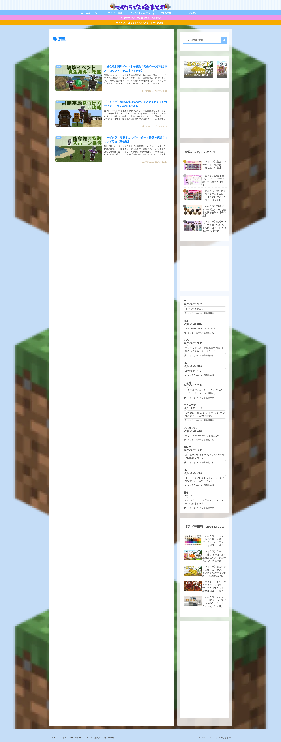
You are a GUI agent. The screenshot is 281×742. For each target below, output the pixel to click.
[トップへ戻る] (277, 738)
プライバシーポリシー (71, 737)
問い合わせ (109, 737)
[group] (199, 69)
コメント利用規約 (92, 737)
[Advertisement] (111, 50)
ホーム (54, 737)
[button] (224, 40)
